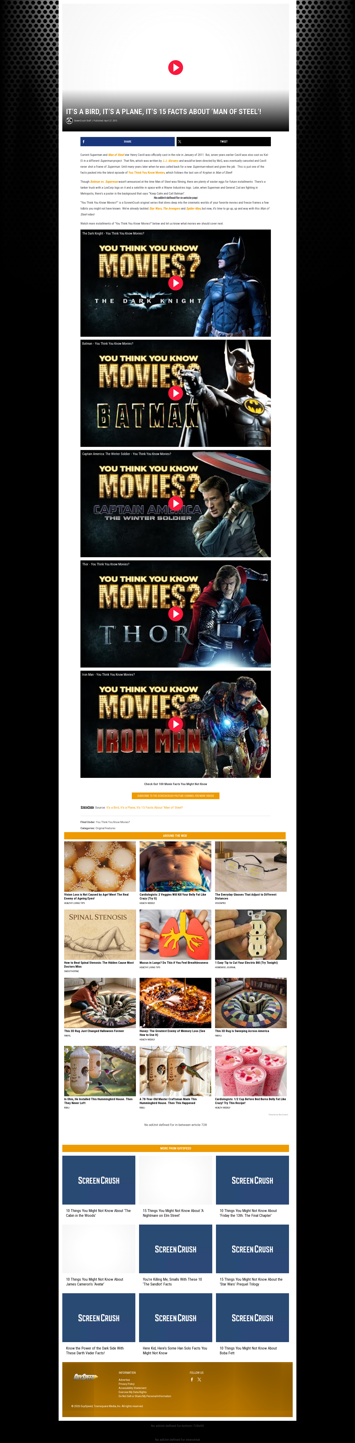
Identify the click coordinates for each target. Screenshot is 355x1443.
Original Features (105, 828)
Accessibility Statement (132, 1388)
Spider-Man (193, 208)
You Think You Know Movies (147, 172)
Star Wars (155, 208)
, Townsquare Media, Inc (107, 1406)
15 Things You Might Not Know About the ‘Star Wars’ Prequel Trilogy (251, 1281)
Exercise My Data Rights (133, 1392)
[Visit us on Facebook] (193, 1379)
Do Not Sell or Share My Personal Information (145, 1396)
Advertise (124, 1379)
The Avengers (171, 208)
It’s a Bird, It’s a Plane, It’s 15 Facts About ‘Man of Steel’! (144, 807)
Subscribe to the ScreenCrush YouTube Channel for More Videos (175, 795)
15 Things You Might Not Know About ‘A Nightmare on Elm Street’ (173, 1213)
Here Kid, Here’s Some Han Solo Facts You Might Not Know (175, 1350)
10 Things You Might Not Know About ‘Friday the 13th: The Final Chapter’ (248, 1213)
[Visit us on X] (200, 1379)
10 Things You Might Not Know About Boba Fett (248, 1350)
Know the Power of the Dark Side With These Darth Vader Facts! (95, 1350)
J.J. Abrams (170, 161)
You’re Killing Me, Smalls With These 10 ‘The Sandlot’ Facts (172, 1281)
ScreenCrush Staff (82, 120)
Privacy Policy (127, 1383)
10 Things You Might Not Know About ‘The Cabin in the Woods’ (98, 1213)
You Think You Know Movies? (113, 822)
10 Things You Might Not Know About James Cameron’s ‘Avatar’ (94, 1281)
